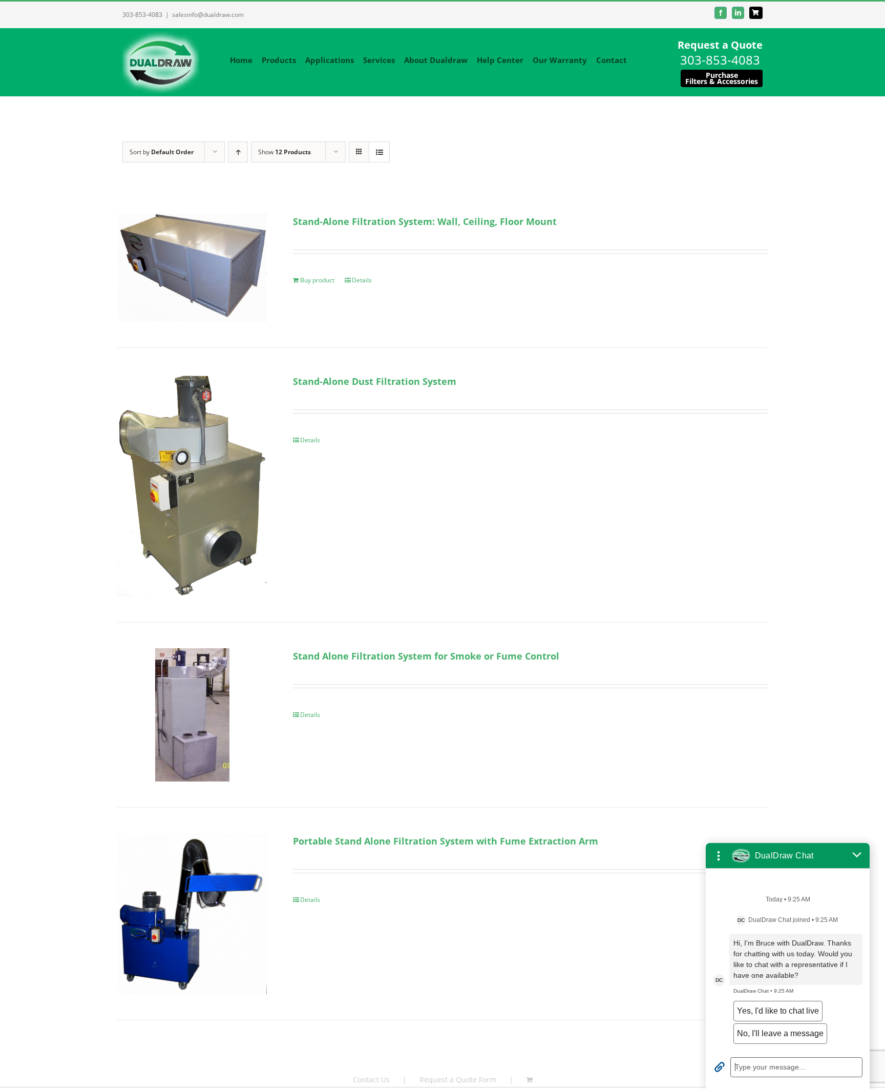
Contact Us (371, 1079)
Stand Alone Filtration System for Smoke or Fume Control (426, 656)
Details (362, 280)
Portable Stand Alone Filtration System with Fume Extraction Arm (445, 841)
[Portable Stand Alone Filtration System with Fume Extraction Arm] (192, 913)
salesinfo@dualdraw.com (208, 14)
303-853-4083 (142, 14)
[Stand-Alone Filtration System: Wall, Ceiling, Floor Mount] (192, 268)
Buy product (317, 280)
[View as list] (379, 152)
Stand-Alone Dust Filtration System (374, 381)
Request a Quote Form (457, 1079)
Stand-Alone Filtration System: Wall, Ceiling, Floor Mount (425, 221)
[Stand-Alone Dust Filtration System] (192, 485)
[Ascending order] (238, 151)
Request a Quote (720, 45)
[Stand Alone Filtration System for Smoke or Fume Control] (192, 715)
